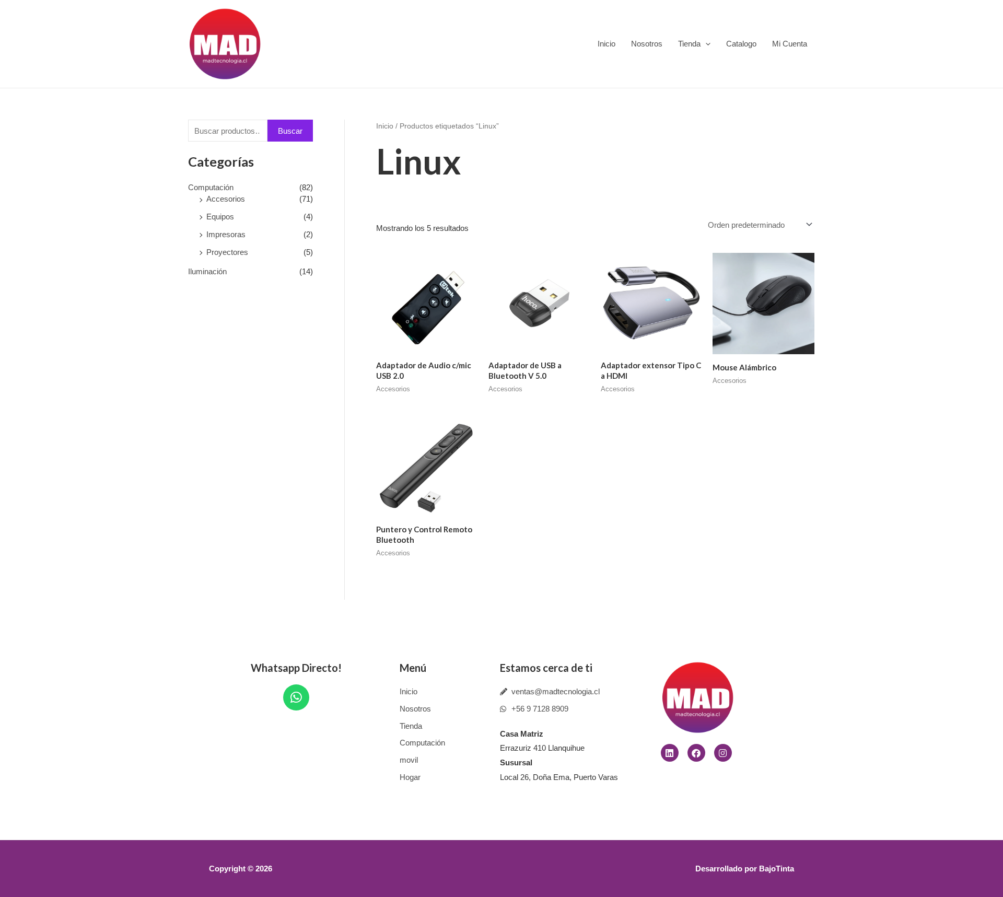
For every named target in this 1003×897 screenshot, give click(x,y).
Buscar (290, 130)
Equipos (220, 216)
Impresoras (226, 234)
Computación (211, 187)
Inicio (606, 43)
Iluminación (207, 271)
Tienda (689, 43)
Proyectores (227, 252)
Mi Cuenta (789, 43)
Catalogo (741, 43)
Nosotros (646, 43)
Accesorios (225, 198)
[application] (705, 43)
